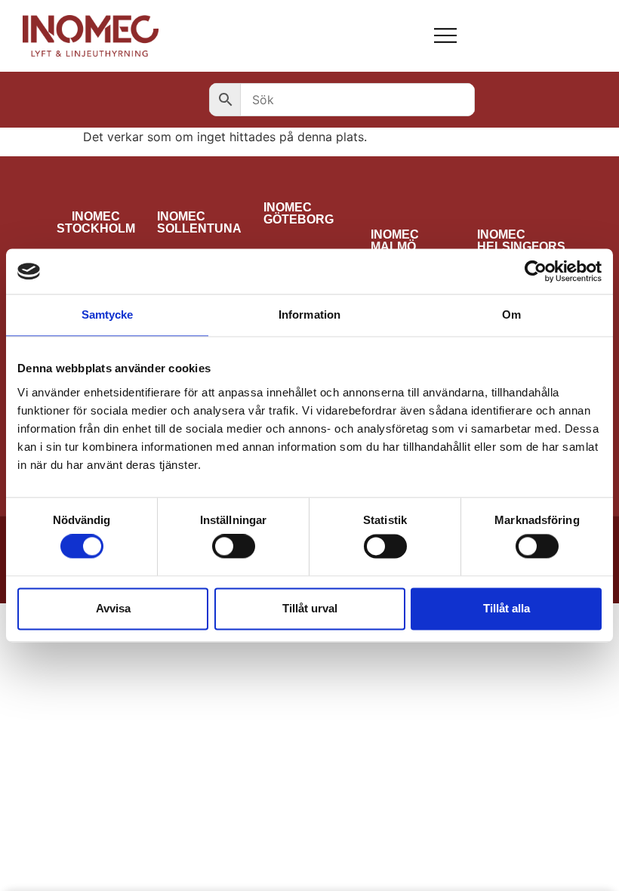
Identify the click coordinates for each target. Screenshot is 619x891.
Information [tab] (309, 314)
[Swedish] (559, 35)
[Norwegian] (540, 35)
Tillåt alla (506, 608)
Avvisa (113, 608)
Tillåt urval (309, 608)
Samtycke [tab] (108, 314)
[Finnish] (500, 35)
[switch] (233, 547)
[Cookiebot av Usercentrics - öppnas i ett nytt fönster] (536, 271)
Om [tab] (511, 314)
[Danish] (481, 35)
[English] (520, 35)
